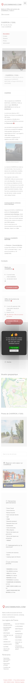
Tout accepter (14, 348)
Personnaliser (14, 350)
